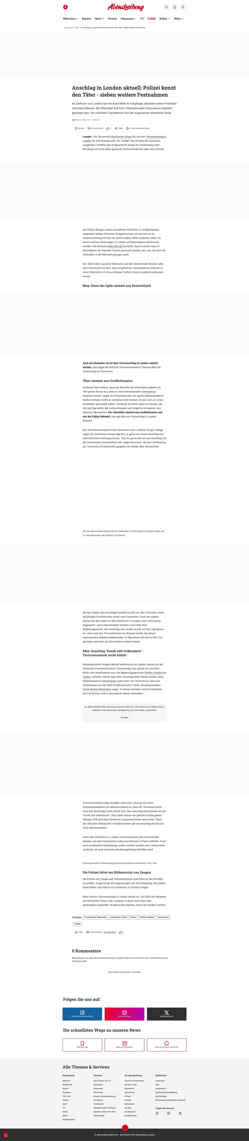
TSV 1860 (67, 1096)
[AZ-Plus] (65, 7)
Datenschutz (160, 1088)
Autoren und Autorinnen (134, 1081)
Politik (152, 18)
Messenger (98, 1088)
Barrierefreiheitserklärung (166, 1092)
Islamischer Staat (121, 136)
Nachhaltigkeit (69, 1119)
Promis (112, 18)
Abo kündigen (161, 1096)
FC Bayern (67, 1092)
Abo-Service (129, 1092)
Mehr (177, 18)
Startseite (68, 28)
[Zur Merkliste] (174, 7)
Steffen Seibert (153, 672)
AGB (157, 1085)
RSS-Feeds (98, 1092)
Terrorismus (149, 391)
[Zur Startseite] (125, 11)
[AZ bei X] (180, 1113)
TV (142, 18)
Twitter (87, 676)
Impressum (160, 1081)
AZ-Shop (128, 1108)
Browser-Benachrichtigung (105, 1096)
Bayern (86, 18)
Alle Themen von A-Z (102, 1081)
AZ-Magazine (130, 1112)
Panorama (127, 18)
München (69, 18)
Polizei (96, 416)
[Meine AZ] (183, 7)
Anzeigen (124, 717)
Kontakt (128, 1100)
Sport (98, 18)
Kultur (163, 18)
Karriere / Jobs (131, 1085)
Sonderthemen (131, 1116)
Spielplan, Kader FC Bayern (105, 1108)
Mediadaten (129, 1104)
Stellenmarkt (99, 1116)
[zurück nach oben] (125, 1129)
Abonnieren (129, 1088)
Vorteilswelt (99, 1104)
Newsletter (98, 1085)
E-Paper (128, 1096)
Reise (65, 1116)
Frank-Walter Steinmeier (97, 689)
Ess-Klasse (98, 1100)
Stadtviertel (67, 1085)
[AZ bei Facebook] (157, 1113)
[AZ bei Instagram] (168, 1113)
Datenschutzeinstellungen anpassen (170, 1100)
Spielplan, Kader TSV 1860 (104, 1112)
